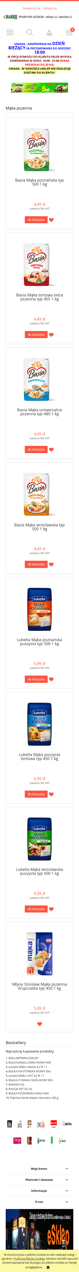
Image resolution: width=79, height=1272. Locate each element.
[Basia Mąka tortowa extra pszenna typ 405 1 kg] (39, 264)
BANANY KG (16, 1084)
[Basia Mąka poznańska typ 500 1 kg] (39, 149)
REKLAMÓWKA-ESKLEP (23, 1058)
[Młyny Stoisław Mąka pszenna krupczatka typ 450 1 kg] (39, 953)
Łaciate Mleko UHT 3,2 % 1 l (26, 1076)
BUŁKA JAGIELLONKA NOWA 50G (30, 1062)
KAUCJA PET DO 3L (20, 1089)
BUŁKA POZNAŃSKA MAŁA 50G (29, 1093)
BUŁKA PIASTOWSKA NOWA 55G (29, 1071)
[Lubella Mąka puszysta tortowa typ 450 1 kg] (39, 724)
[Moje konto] (49, 33)
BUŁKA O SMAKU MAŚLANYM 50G (30, 1080)
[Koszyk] (69, 32)
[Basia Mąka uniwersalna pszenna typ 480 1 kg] (39, 379)
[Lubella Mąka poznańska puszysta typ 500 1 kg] (39, 609)
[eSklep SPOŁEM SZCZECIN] (39, 87)
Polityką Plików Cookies (29, 1259)
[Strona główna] (39, 16)
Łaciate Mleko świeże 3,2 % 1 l (28, 1067)
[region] (39, 87)
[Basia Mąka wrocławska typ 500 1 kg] (39, 494)
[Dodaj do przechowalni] (51, 220)
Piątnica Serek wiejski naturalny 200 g (34, 1098)
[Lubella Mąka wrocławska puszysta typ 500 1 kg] (39, 839)
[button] (10, 33)
